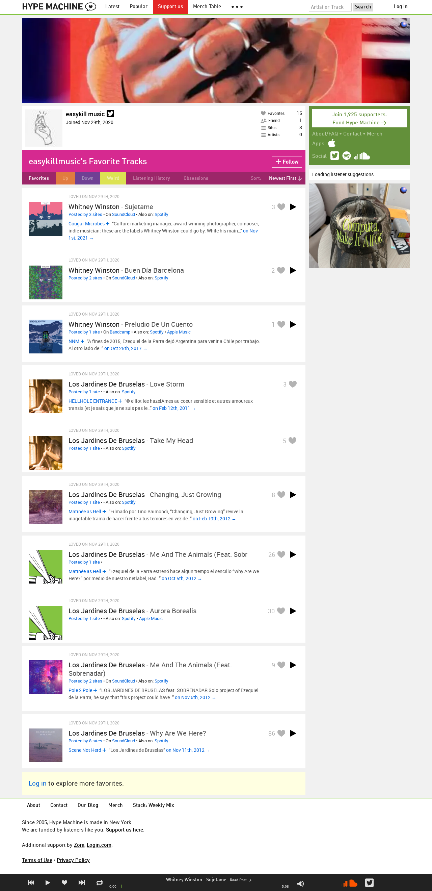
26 (271, 554)
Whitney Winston (184, 879)
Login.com (99, 844)
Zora (79, 844)
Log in (401, 6)
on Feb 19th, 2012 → (214, 518)
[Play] (293, 207)
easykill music (85, 114)
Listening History (151, 178)
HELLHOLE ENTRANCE (93, 401)
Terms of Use (37, 860)
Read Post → (240, 880)
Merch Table (207, 6)
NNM (74, 341)
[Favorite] (281, 207)
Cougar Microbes (87, 223)
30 (271, 611)
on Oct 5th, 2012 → (182, 578)
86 (271, 733)
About (33, 805)
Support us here (124, 829)
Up (65, 178)
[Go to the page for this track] (45, 219)
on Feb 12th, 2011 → (174, 408)
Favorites (39, 178)
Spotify (161, 214)
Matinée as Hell (85, 511)
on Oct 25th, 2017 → (125, 348)
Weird (113, 178)
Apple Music (179, 332)
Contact (352, 134)
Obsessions (196, 178)
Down (87, 178)
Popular (139, 6)
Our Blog (88, 805)
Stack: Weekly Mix (153, 805)
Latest (112, 6)
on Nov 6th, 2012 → (195, 697)
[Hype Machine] (61, 7)
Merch (374, 134)
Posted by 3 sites (85, 214)
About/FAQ (325, 134)
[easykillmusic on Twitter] (110, 114)
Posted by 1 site (84, 332)
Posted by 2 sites (85, 278)
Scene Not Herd (85, 750)
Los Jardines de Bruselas (107, 384)
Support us (170, 6)
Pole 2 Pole (80, 690)
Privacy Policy (73, 860)
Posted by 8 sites (85, 741)
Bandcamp (120, 332)
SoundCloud (123, 214)
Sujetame (216, 879)
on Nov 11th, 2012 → (188, 750)
